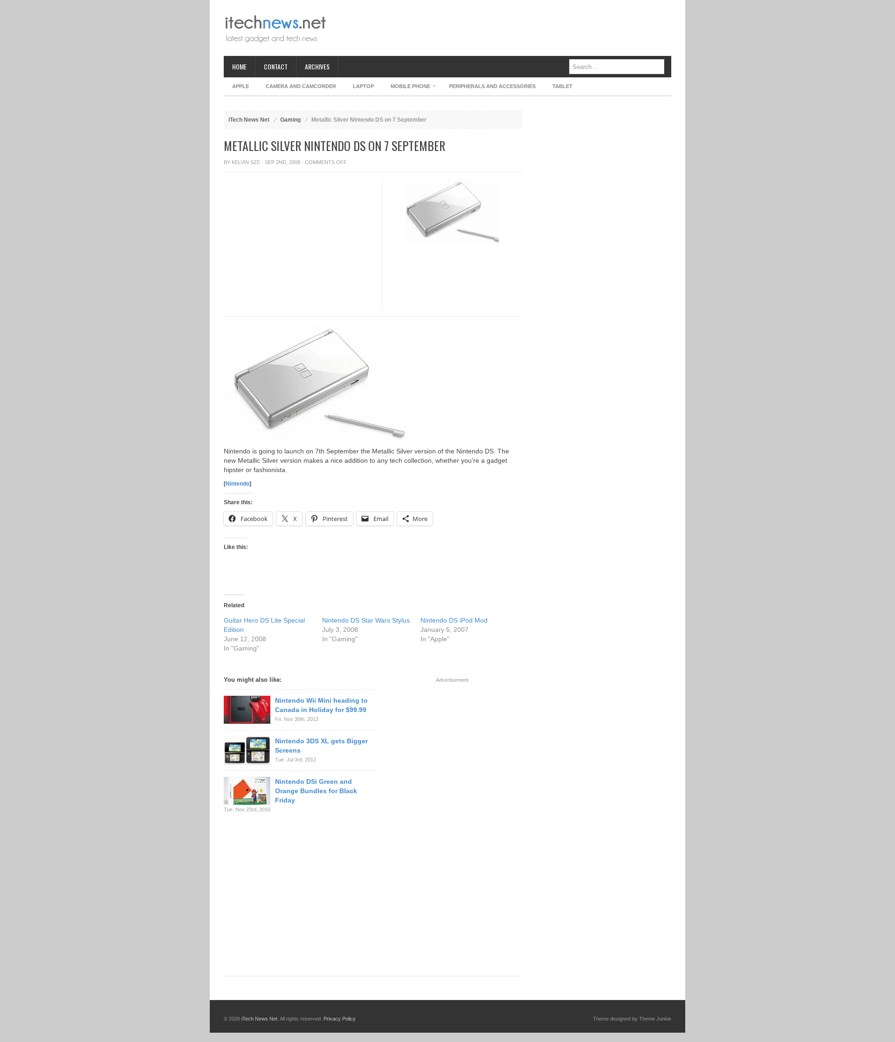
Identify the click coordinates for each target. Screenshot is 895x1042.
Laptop (363, 86)
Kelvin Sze (246, 162)
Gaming (290, 120)
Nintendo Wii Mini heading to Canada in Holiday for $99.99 (321, 705)
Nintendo (237, 483)
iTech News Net (248, 120)
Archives (317, 66)
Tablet (562, 86)
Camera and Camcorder (301, 86)
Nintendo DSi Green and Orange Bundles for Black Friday (316, 791)
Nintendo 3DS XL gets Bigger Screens (321, 745)
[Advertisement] (501, 28)
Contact (276, 66)
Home (239, 66)
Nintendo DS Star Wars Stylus (366, 620)
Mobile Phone (406, 87)
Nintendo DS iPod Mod (454, 620)
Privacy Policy (340, 1018)
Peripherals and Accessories (492, 86)
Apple (240, 86)
